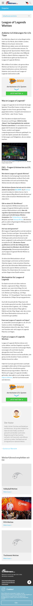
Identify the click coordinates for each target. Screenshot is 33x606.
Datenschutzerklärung (8, 582)
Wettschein (26, 3)
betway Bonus (18, 219)
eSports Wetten (7, 377)
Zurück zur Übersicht (10, 449)
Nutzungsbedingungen (8, 580)
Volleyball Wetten (10, 489)
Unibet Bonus (16, 217)
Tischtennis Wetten (11, 555)
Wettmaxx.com (12, 2)
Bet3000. (18, 190)
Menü (3, 3)
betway (27, 190)
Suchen (30, 3)
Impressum (5, 584)
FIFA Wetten (8, 522)
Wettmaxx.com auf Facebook (29, 582)
